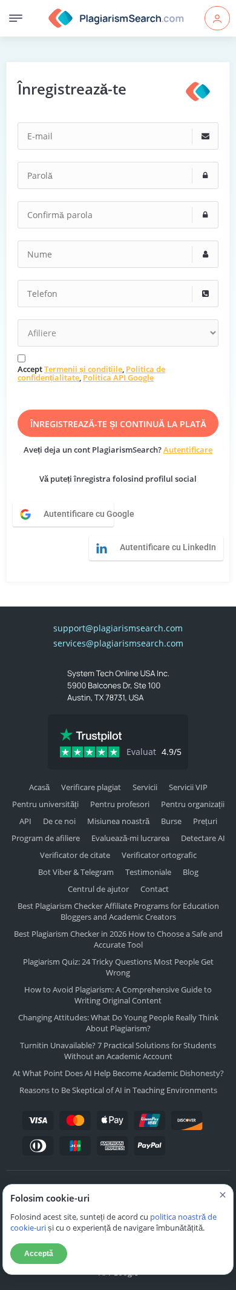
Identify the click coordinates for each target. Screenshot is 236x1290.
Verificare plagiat (91, 787)
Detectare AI (203, 838)
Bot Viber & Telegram (76, 871)
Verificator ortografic (159, 854)
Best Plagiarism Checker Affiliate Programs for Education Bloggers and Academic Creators (118, 911)
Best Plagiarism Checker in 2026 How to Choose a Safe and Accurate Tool (118, 939)
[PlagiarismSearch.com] (116, 18)
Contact (154, 888)
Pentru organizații (193, 804)
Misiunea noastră (118, 821)
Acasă (39, 787)
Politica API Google (118, 377)
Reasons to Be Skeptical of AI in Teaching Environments (118, 1090)
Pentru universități (45, 804)
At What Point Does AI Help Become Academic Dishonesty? (118, 1073)
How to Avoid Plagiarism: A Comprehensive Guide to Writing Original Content (118, 995)
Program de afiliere (45, 838)
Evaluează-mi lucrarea (130, 838)
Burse (171, 821)
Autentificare (187, 449)
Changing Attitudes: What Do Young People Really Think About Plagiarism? (118, 1023)
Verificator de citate (75, 854)
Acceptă (38, 1253)
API (25, 821)
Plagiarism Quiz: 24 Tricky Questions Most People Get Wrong (118, 967)
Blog (190, 871)
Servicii (145, 787)
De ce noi (59, 821)
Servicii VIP (188, 787)
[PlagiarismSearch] (197, 91)
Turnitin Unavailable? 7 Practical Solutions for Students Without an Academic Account (118, 1051)
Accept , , (91, 374)
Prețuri (205, 821)
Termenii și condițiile (83, 369)
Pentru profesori (119, 804)
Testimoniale (148, 871)
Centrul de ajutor (98, 888)
